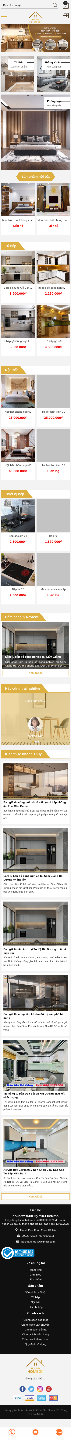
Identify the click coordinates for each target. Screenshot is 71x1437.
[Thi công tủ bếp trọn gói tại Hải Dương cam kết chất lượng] (35, 1065)
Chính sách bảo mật (35, 1319)
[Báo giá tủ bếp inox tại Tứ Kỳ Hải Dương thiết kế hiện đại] (35, 924)
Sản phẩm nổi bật (35, 177)
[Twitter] (31, 1389)
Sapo (40, 1413)
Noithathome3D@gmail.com (38, 1241)
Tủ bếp (10, 246)
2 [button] (36, 49)
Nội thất (11, 370)
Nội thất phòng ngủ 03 (18, 465)
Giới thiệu (35, 1274)
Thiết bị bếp (14, 494)
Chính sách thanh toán (35, 1339)
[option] (35, 38)
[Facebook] (23, 1389)
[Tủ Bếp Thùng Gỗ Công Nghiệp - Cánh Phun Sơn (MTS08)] (18, 267)
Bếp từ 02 (18, 589)
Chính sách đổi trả (36, 1329)
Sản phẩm (35, 1279)
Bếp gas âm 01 (18, 535)
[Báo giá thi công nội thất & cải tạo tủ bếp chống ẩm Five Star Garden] (35, 781)
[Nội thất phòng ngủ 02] (18, 391)
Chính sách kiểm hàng (35, 1334)
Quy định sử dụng (35, 1344)
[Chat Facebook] (35, 1432)
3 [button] (38, 49)
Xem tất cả (35, 672)
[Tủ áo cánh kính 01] (53, 391)
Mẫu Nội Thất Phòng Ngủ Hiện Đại (23, 219)
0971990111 (46, 1235)
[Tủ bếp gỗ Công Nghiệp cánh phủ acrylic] (18, 321)
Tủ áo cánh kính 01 (53, 411)
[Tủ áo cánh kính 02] (53, 445)
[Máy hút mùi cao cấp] (53, 569)
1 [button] (33, 49)
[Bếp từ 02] (18, 569)
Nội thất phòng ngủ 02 (18, 411)
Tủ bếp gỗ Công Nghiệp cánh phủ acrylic (26, 341)
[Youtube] (49, 1389)
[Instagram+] (40, 1389)
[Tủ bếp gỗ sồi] (53, 321)
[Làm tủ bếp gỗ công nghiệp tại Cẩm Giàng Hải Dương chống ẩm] (35, 645)
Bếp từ (53, 535)
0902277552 (29, 1235)
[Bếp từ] (53, 515)
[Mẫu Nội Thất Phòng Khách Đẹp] (53, 199)
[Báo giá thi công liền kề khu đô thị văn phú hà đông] (35, 993)
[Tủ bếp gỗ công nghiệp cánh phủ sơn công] (53, 267)
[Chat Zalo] (59, 1432)
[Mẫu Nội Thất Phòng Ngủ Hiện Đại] (18, 199)
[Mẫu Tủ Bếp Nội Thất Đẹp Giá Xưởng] (35, 17)
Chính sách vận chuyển (35, 1324)
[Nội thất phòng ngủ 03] (18, 445)
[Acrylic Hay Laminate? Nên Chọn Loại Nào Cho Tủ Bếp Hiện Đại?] (35, 1143)
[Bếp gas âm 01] (18, 515)
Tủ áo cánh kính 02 (53, 465)
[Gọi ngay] (12, 1432)
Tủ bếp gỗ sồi (53, 341)
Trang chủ (36, 1269)
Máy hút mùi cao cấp (53, 589)
